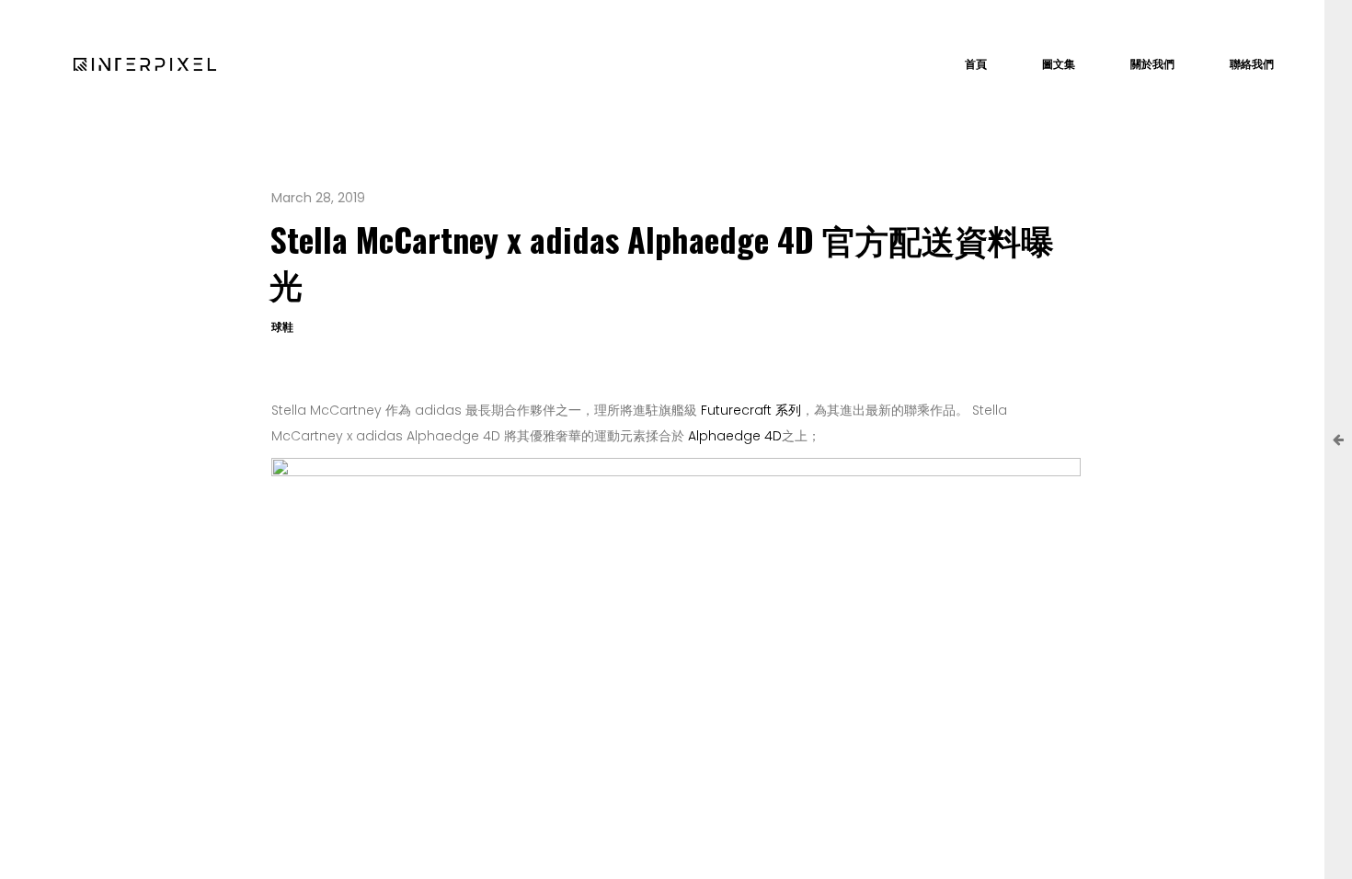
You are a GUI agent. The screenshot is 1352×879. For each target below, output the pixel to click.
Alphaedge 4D (735, 436)
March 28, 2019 (318, 197)
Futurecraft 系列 (751, 410)
